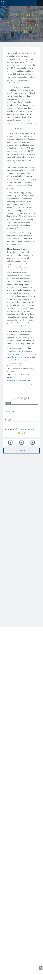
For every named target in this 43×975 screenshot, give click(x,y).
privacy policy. (30, 429)
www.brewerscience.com (17, 354)
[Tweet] (21, 442)
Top (40, 968)
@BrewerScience (22, 356)
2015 (34, 384)
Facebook (15, 359)
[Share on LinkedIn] (32, 442)
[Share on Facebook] (10, 442)
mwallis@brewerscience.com (18, 380)
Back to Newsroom (21, 450)
